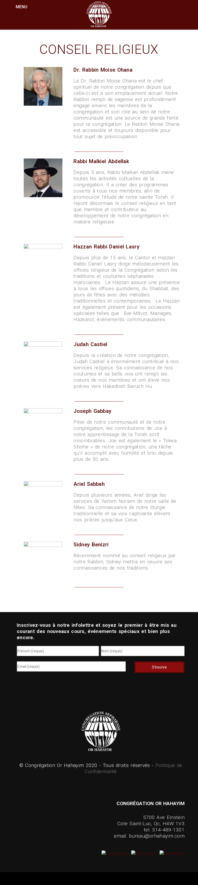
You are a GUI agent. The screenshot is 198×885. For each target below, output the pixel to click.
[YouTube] (171, 853)
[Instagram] (116, 853)
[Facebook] (143, 853)
